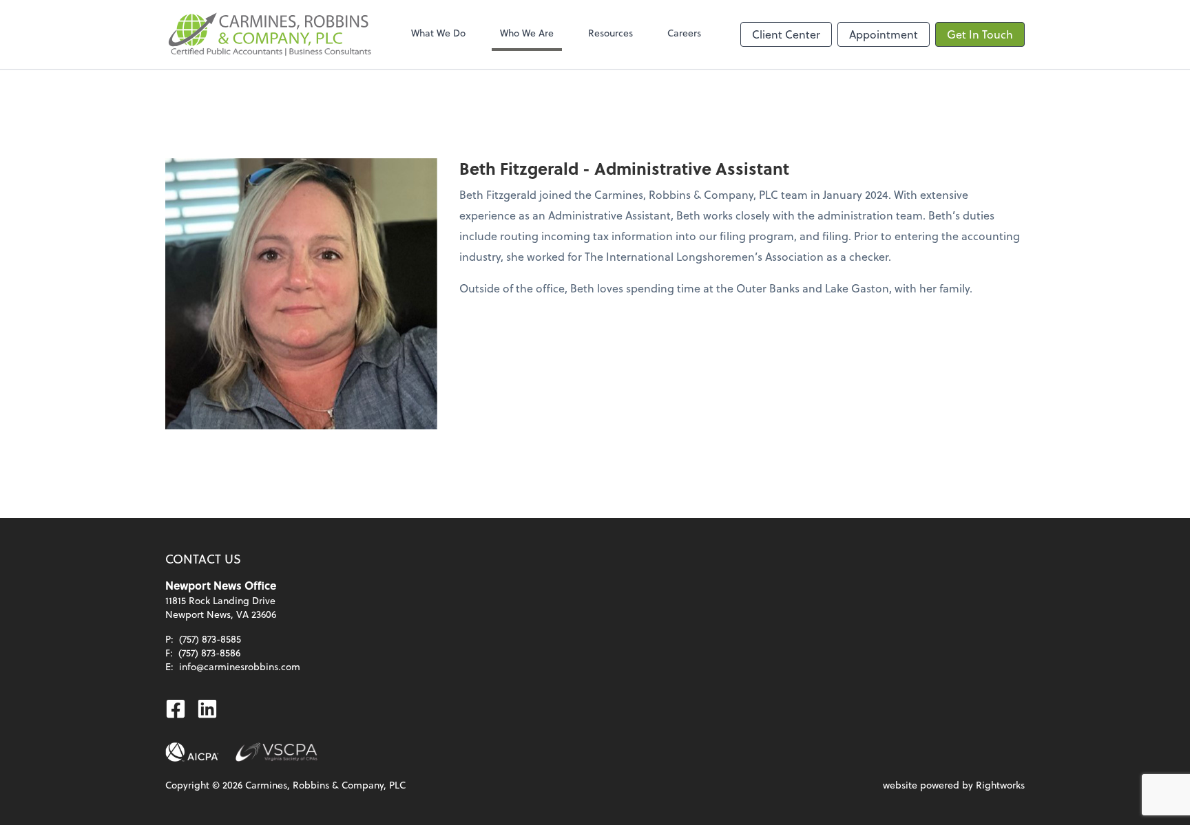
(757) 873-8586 (209, 652)
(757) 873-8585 (210, 639)
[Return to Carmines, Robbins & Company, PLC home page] (268, 34)
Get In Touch (980, 34)
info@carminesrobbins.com (239, 666)
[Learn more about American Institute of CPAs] (192, 752)
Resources (610, 32)
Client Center (786, 34)
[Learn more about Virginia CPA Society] (276, 752)
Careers (684, 32)
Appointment (883, 34)
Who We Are (527, 32)
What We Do (438, 32)
